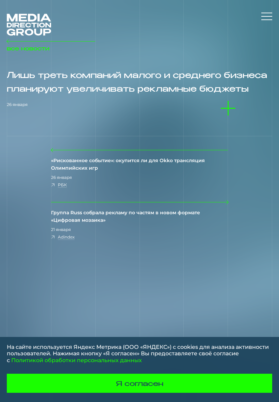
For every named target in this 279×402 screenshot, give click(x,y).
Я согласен (139, 383)
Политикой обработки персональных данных (76, 360)
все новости (28, 48)
